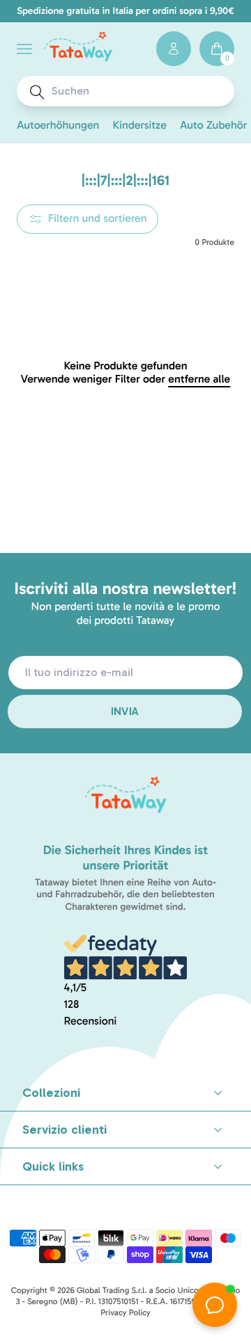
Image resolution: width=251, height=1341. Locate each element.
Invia (125, 711)
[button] (24, 49)
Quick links (53, 1166)
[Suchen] (37, 92)
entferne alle (199, 379)
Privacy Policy (125, 1313)
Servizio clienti (64, 1129)
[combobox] (138, 91)
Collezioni (51, 1092)
